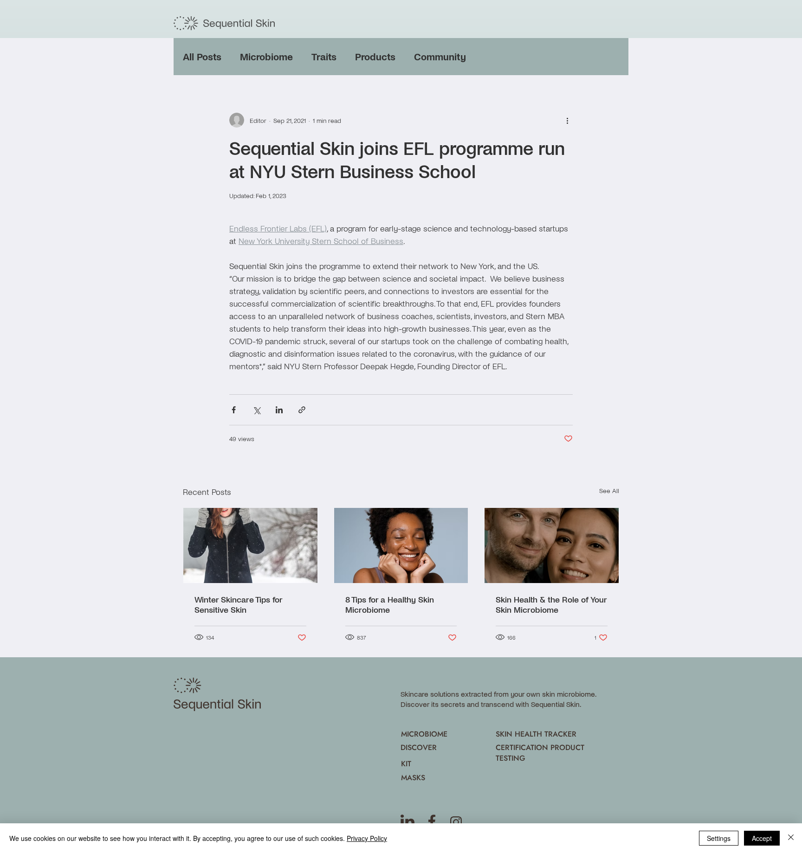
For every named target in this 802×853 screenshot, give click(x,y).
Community (440, 56)
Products (375, 56)
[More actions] (567, 120)
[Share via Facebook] (233, 409)
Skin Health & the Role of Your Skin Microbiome (551, 604)
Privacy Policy (367, 838)
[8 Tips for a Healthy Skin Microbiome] (401, 545)
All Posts (202, 56)
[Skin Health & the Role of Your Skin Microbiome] (552, 545)
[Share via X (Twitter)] (256, 409)
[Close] (790, 838)
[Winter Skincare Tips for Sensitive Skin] (250, 545)
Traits (323, 56)
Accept (762, 838)
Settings (719, 838)
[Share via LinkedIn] (279, 409)
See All (609, 490)
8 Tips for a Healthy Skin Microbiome (389, 604)
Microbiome (266, 56)
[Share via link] (302, 409)
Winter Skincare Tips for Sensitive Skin (238, 604)
